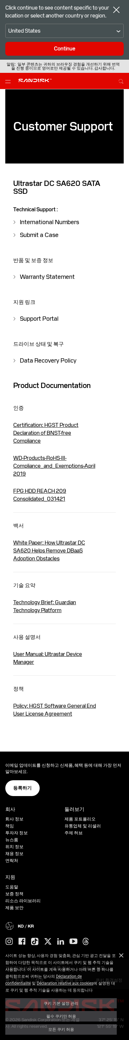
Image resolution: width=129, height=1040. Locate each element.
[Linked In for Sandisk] (60, 941)
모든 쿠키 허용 (61, 1029)
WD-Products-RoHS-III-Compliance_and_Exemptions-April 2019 (54, 466)
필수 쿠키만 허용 (61, 1016)
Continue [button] (64, 48)
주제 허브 (73, 833)
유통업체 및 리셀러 (82, 826)
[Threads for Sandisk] (86, 942)
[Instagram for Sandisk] (9, 941)
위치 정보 (14, 846)
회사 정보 (14, 819)
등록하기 (22, 788)
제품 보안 (14, 907)
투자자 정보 (16, 833)
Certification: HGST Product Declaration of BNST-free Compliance (45, 433)
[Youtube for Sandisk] (73, 941)
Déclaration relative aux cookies (65, 983)
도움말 (11, 887)
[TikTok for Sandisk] (35, 941)
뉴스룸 (11, 840)
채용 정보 (14, 853)
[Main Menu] (9, 81)
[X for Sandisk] (48, 941)
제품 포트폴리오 (80, 819)
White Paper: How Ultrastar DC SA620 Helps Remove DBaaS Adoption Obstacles (49, 550)
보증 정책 (14, 894)
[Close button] (116, 10)
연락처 (11, 860)
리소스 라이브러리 (23, 901)
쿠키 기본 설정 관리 (61, 1003)
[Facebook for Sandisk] (22, 941)
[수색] (121, 80)
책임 (9, 826)
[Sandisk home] (35, 80)
